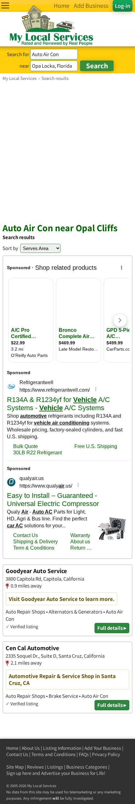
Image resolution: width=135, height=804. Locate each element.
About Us (31, 748)
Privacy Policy (106, 754)
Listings (55, 767)
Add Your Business (102, 748)
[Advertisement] (67, 151)
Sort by (10, 248)
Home (12, 748)
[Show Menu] (5, 5)
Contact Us (17, 754)
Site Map (15, 767)
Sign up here (18, 773)
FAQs (84, 754)
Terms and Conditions (53, 754)
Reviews (35, 767)
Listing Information (62, 748)
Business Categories (86, 767)
